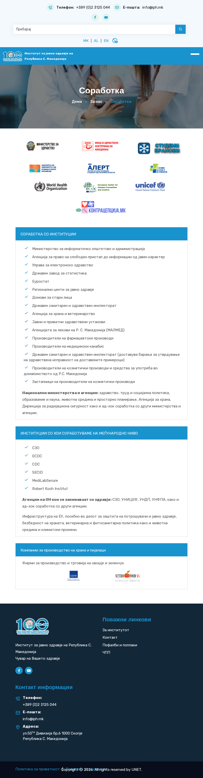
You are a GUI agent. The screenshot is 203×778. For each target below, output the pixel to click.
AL (96, 41)
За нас (96, 101)
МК (86, 41)
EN (106, 41)
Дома (77, 101)
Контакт (110, 637)
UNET (136, 769)
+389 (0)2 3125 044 (93, 7)
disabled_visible (115, 40)
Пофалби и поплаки (119, 645)
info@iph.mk (152, 7)
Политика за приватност (37, 769)
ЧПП (106, 652)
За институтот (115, 630)
